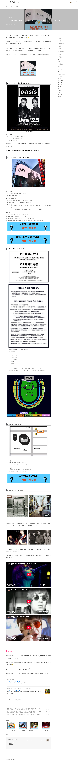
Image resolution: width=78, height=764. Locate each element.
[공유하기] (10, 700)
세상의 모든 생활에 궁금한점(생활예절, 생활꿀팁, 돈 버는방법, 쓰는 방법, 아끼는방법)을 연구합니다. (26, 741)
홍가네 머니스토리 (13, 2)
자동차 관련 (60, 82)
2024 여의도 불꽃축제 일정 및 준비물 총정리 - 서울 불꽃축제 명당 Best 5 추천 (21, 712)
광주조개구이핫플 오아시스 (13, 690)
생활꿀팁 (59, 38)
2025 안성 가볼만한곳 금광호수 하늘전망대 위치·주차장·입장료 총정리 (20, 709)
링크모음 (59, 96)
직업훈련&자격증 (61, 51)
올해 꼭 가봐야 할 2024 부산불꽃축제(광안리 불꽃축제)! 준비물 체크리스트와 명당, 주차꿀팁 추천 (24, 711)
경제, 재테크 (60, 53)
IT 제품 (59, 90)
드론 (59, 61)
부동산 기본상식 (61, 43)
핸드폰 (59, 92)
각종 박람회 (60, 94)
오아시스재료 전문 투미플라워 (14, 681)
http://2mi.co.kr (10, 679)
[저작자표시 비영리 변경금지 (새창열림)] (19, 699)
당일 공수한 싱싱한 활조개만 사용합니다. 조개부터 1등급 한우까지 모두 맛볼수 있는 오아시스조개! (24, 692)
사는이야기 (10, 706)
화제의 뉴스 (60, 84)
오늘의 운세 (60, 57)
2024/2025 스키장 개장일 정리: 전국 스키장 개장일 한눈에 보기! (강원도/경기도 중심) (23, 708)
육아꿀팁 (59, 40)
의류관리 (59, 41)
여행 (13, 706)
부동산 (59, 73)
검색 (68, 2)
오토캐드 (59, 63)
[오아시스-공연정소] (28, 474)
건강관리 (59, 46)
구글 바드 (60, 67)
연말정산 (59, 48)
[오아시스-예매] (28, 223)
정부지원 (59, 78)
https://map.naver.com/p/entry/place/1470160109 (17, 688)
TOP (71, 760)
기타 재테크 (60, 76)
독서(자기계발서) (61, 64)
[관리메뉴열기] (76, 2)
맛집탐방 (59, 86)
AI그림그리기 (60, 69)
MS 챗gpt (60, 66)
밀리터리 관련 (60, 80)
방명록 (17, 6)
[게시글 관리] (11, 700)
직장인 (59, 45)
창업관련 (59, 88)
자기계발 (59, 59)
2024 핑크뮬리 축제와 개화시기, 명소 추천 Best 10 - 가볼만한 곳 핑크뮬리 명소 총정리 (23, 714)
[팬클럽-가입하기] (28, 235)
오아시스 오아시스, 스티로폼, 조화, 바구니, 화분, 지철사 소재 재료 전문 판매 (22, 683)
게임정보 (59, 54)
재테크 (59, 71)
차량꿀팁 (59, 56)
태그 (11, 6)
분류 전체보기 (60, 34)
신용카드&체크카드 (61, 74)
